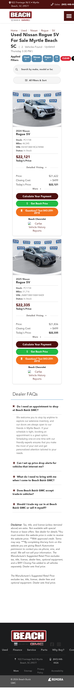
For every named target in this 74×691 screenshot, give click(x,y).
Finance (17, 650)
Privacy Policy (40, 671)
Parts (44, 650)
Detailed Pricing (34, 168)
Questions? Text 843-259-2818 (38, 212)
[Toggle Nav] (69, 16)
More (35, 189)
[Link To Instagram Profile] (59, 644)
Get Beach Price (38, 204)
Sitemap (28, 671)
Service (31, 650)
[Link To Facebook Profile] (52, 644)
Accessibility (57, 671)
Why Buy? (58, 650)
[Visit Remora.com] (55, 680)
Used (5, 650)
